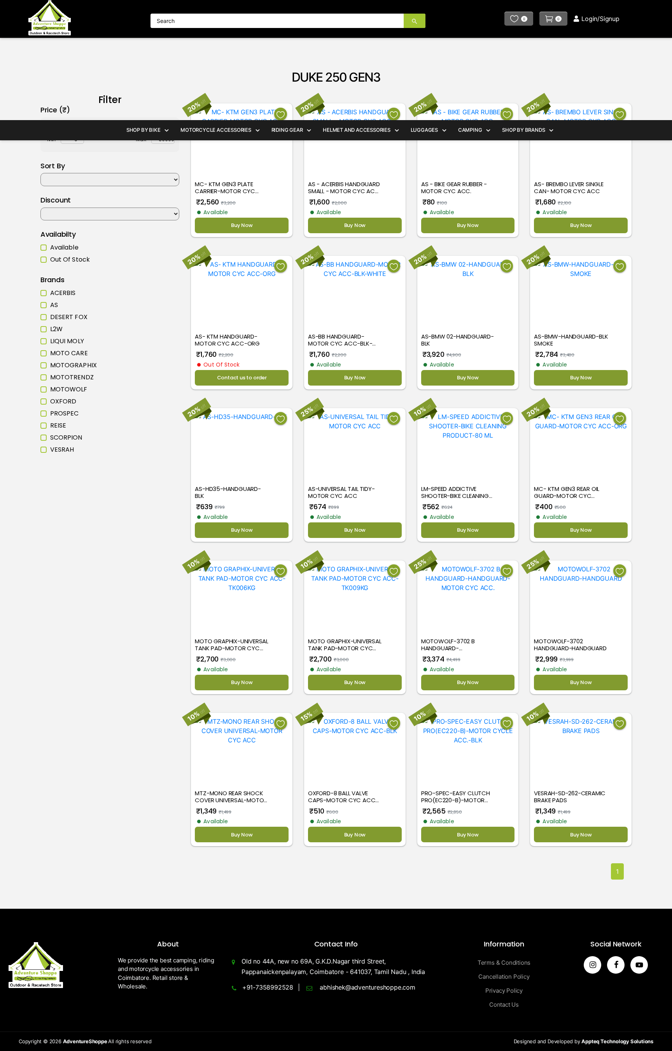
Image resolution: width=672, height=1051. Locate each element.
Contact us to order (242, 377)
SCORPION (66, 437)
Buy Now (242, 225)
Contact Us (504, 1004)
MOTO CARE (69, 353)
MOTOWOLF (69, 389)
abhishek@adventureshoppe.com (367, 987)
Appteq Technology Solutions (617, 1041)
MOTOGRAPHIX (73, 365)
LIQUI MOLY (67, 341)
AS (54, 305)
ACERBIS (63, 293)
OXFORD (63, 401)
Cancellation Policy (503, 976)
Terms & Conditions (504, 962)
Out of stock (221, 365)
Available (64, 247)
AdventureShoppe (85, 1041)
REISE (58, 425)
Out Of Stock (70, 259)
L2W (56, 329)
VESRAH (62, 449)
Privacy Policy (504, 990)
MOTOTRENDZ (72, 377)
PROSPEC (64, 413)
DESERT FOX (69, 317)
